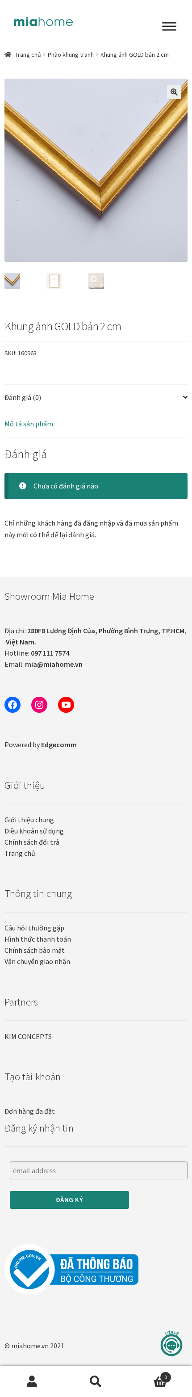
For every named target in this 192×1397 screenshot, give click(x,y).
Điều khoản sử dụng (34, 830)
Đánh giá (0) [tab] (22, 397)
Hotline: (36, 652)
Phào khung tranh (71, 54)
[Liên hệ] (171, 1343)
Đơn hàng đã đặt (29, 1111)
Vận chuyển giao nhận (37, 961)
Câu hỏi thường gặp (34, 927)
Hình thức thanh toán (37, 938)
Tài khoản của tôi (32, 1382)
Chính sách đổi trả (31, 841)
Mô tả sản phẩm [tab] (28, 423)
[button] (174, 92)
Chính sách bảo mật (34, 950)
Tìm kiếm (96, 1382)
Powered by (40, 744)
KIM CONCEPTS (28, 1036)
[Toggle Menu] (169, 26)
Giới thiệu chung (29, 819)
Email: (43, 664)
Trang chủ (28, 54)
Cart (147, 1374)
